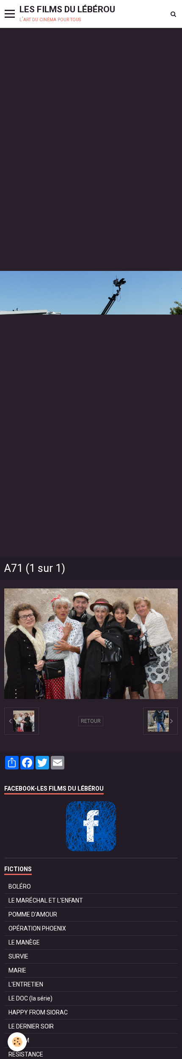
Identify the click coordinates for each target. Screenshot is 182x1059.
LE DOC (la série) (30, 998)
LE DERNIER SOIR (31, 1026)
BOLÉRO (19, 886)
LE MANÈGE (24, 942)
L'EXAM (18, 1040)
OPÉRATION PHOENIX (37, 928)
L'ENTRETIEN (25, 984)
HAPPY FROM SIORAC (38, 1012)
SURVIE (18, 956)
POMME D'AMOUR (32, 914)
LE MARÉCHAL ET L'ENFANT (45, 900)
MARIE (17, 970)
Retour (91, 721)
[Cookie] (17, 1041)
